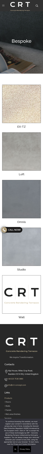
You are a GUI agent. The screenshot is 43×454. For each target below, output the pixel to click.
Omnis (21, 222)
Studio (21, 269)
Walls (8, 406)
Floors (8, 402)
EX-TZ (21, 126)
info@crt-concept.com (16, 385)
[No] (40, 436)
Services (7, 418)
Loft (21, 174)
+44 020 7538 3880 (15, 379)
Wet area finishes (13, 414)
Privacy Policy (25, 449)
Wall (21, 317)
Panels (8, 410)
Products (8, 398)
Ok (15, 449)
